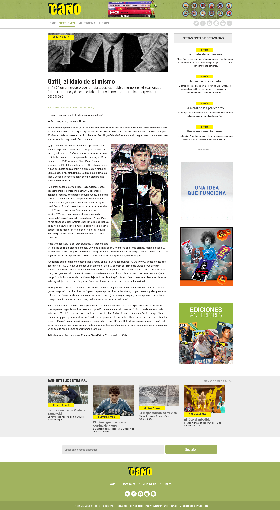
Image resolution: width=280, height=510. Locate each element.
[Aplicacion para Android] (223, 23)
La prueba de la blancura (204, 54)
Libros (104, 23)
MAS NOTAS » (204, 149)
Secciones (67, 23)
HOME (52, 23)
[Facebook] (203, 23)
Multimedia (86, 23)
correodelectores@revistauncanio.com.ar (153, 505)
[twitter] (196, 23)
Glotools (203, 505)
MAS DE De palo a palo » (218, 381)
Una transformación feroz (204, 131)
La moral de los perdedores (205, 108)
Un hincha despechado (205, 81)
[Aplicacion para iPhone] (216, 23)
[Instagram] (209, 23)
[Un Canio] (64, 13)
